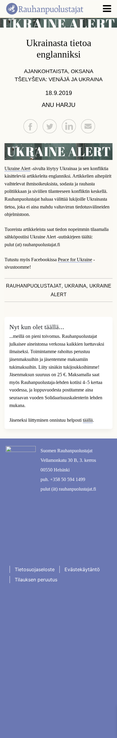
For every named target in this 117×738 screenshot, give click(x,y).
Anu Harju (58, 105)
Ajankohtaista (46, 71)
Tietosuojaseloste (35, 569)
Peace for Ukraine (75, 259)
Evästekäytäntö (82, 569)
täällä (88, 420)
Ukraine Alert (17, 168)
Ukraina (75, 285)
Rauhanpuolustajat (34, 285)
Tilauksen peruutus (36, 580)
